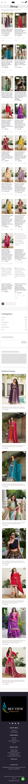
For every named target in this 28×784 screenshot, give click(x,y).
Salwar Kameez (5, 327)
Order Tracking (14, 732)
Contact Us (14, 730)
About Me (14, 737)
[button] (5, 2)
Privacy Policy (14, 749)
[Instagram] (9, 723)
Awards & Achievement (14, 741)
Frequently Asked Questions (14, 756)
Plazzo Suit (4, 324)
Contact (14, 742)
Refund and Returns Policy (14, 752)
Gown (2, 320)
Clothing (3, 317)
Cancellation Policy (14, 754)
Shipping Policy (14, 751)
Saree (2, 329)
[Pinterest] (18, 723)
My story (14, 739)
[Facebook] (12, 723)
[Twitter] (15, 723)
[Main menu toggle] (2, 2)
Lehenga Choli (4, 322)
